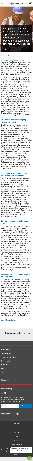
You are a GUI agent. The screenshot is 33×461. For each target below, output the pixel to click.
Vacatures (4, 365)
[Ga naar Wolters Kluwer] (9, 380)
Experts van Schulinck (8, 357)
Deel (28, 333)
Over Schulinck (6, 361)
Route (3, 368)
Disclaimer (16, 440)
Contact (3, 372)
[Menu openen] (2, 3)
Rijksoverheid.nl (10, 320)
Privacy (16, 428)
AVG (16, 436)
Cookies (16, 432)
